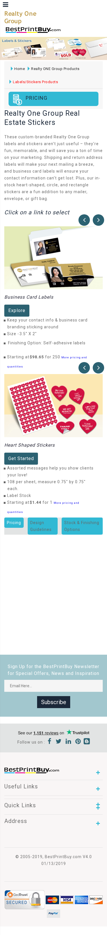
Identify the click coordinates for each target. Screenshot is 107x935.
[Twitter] (58, 742)
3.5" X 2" (30, 333)
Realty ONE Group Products (55, 69)
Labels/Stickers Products (35, 82)
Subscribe (53, 702)
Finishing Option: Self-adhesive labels (47, 343)
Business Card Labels (28, 297)
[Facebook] (49, 742)
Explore (16, 310)
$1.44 (37, 502)
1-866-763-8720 (71, 32)
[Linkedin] (68, 742)
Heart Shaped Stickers (29, 445)
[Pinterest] (78, 742)
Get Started (21, 458)
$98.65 (38, 357)
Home (19, 69)
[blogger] (87, 742)
